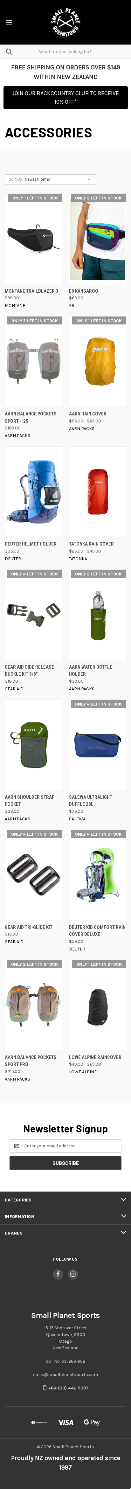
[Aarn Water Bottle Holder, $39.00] (97, 615)
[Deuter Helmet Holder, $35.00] (33, 492)
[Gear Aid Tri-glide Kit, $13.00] (33, 875)
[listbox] (59, 179)
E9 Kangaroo (83, 291)
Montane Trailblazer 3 (31, 291)
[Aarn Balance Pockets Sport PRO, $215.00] (33, 1005)
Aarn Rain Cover (88, 414)
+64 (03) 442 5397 (68, 1388)
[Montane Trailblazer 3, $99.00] (33, 239)
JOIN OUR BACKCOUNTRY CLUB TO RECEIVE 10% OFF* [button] (65, 97)
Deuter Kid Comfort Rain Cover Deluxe (97, 930)
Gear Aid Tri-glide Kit (28, 927)
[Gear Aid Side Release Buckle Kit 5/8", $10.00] (33, 615)
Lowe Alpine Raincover (95, 1057)
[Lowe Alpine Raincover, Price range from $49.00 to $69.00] (97, 1005)
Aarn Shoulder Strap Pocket (29, 800)
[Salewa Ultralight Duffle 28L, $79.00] (97, 745)
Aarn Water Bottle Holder (90, 670)
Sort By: (16, 179)
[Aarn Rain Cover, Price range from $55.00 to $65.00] (97, 361)
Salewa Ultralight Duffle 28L (90, 800)
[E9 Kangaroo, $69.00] (97, 239)
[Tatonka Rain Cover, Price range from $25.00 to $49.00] (97, 492)
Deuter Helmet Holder (31, 544)
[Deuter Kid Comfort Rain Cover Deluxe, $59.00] (97, 875)
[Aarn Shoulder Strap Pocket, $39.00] (33, 745)
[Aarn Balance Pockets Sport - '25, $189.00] (33, 361)
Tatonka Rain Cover (91, 544)
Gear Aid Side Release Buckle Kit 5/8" (29, 670)
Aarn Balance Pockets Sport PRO (31, 1061)
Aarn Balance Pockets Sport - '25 (31, 417)
